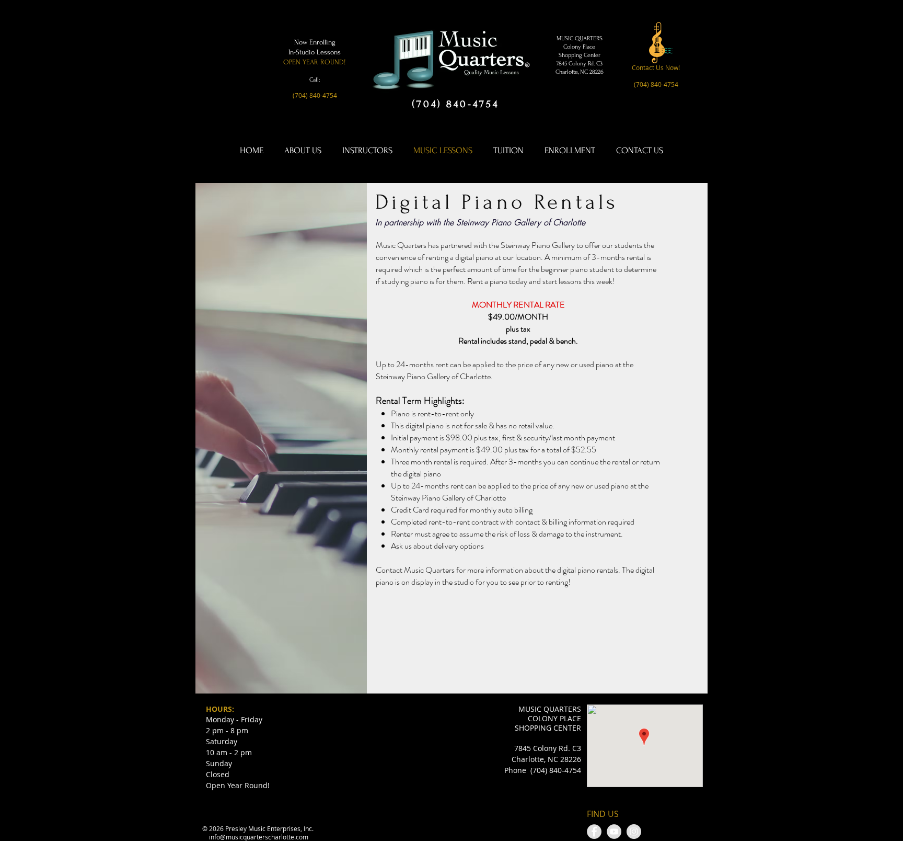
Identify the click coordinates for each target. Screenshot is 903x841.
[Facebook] (594, 831)
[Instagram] (634, 831)
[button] (315, 95)
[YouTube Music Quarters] (614, 831)
